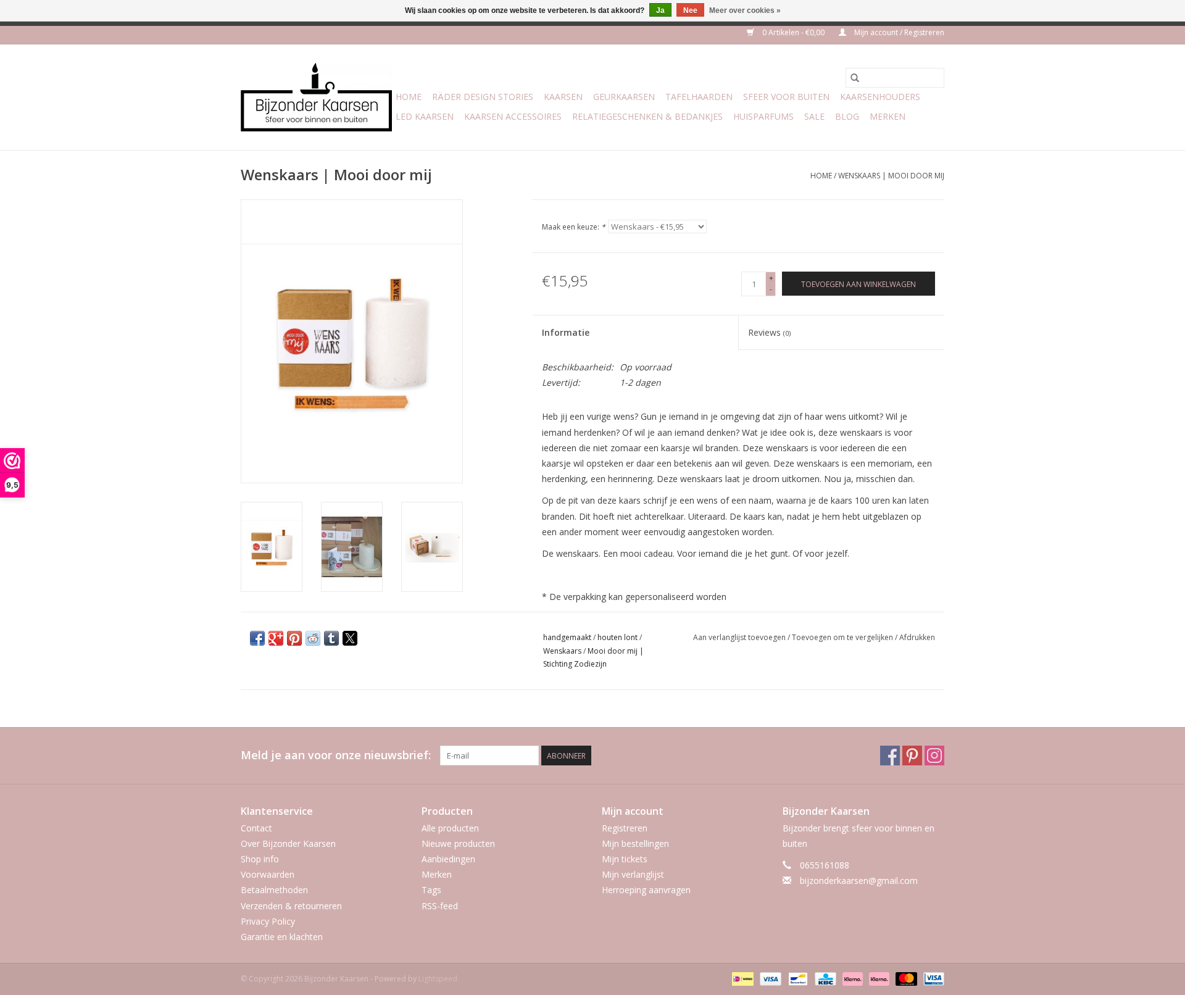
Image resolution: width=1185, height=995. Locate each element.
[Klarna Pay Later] (878, 978)
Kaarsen (563, 96)
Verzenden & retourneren (291, 906)
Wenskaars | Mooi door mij (891, 175)
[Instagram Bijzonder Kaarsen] (934, 755)
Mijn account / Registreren (898, 32)
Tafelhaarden (699, 96)
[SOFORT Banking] (851, 978)
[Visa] (769, 978)
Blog (847, 116)
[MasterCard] (905, 978)
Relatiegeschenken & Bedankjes (647, 116)
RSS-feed (440, 906)
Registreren (624, 828)
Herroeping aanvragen (646, 890)
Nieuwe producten (458, 843)
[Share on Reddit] (313, 638)
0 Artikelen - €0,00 (793, 32)
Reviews (769, 332)
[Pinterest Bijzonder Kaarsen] (912, 755)
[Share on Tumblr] (331, 638)
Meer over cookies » (745, 10)
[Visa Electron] (931, 978)
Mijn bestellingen (635, 843)
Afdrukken (917, 637)
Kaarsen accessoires (513, 116)
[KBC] (824, 978)
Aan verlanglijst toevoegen (740, 637)
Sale (814, 116)
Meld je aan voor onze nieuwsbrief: (336, 755)
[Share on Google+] (275, 638)
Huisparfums (763, 116)
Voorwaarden (267, 874)
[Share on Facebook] (257, 638)
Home (409, 96)
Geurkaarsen (624, 96)
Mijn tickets (624, 859)
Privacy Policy (268, 921)
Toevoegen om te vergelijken (843, 637)
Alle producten (450, 828)
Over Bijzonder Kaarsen (288, 843)
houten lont (617, 637)
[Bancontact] (796, 978)
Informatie (565, 332)
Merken (887, 116)
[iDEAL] (741, 978)
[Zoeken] (855, 78)
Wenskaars (562, 651)
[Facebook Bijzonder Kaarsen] (890, 755)
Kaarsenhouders (880, 96)
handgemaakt (567, 637)
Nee (690, 10)
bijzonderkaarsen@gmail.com (859, 880)
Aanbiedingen (448, 859)
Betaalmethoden (274, 890)
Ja (660, 10)
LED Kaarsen (425, 116)
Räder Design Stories (482, 96)
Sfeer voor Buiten (786, 96)
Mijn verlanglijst (633, 874)
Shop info (260, 859)
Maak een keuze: (573, 227)
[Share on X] (350, 638)
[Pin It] (294, 638)
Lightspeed (437, 978)
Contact (256, 828)
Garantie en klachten (282, 937)
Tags (431, 890)
